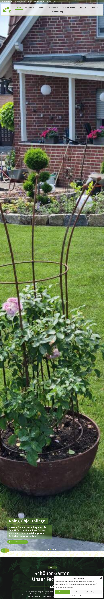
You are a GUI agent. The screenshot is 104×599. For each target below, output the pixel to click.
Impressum (85, 595)
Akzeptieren (62, 592)
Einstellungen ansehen (94, 592)
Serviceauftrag (57, 12)
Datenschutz (79, 595)
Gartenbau (29, 7)
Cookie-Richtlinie (72, 595)
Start (19, 7)
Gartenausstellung (69, 7)
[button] (101, 578)
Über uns (83, 7)
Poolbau (42, 7)
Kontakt (95, 7)
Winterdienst (53, 7)
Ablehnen (78, 592)
